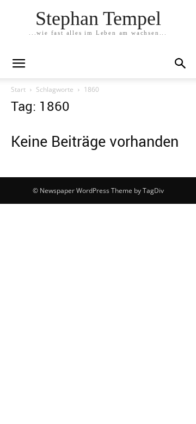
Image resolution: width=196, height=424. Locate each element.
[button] (181, 63)
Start (18, 89)
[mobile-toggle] (18, 63)
